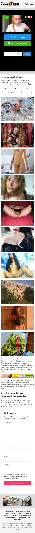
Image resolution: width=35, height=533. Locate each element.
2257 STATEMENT (10, 513)
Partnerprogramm (25, 515)
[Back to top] (31, 529)
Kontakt (13, 515)
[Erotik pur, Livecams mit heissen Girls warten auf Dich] (17, 377)
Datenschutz (9, 511)
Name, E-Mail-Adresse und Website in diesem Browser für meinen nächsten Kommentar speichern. (15, 476)
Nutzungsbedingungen (23, 511)
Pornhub (22, 525)
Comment (7, 422)
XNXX (22, 527)
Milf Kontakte (10, 517)
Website (6, 464)
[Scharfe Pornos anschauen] (10, 3)
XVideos (27, 527)
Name (6, 448)
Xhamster (28, 525)
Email (6, 456)
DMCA (21, 513)
